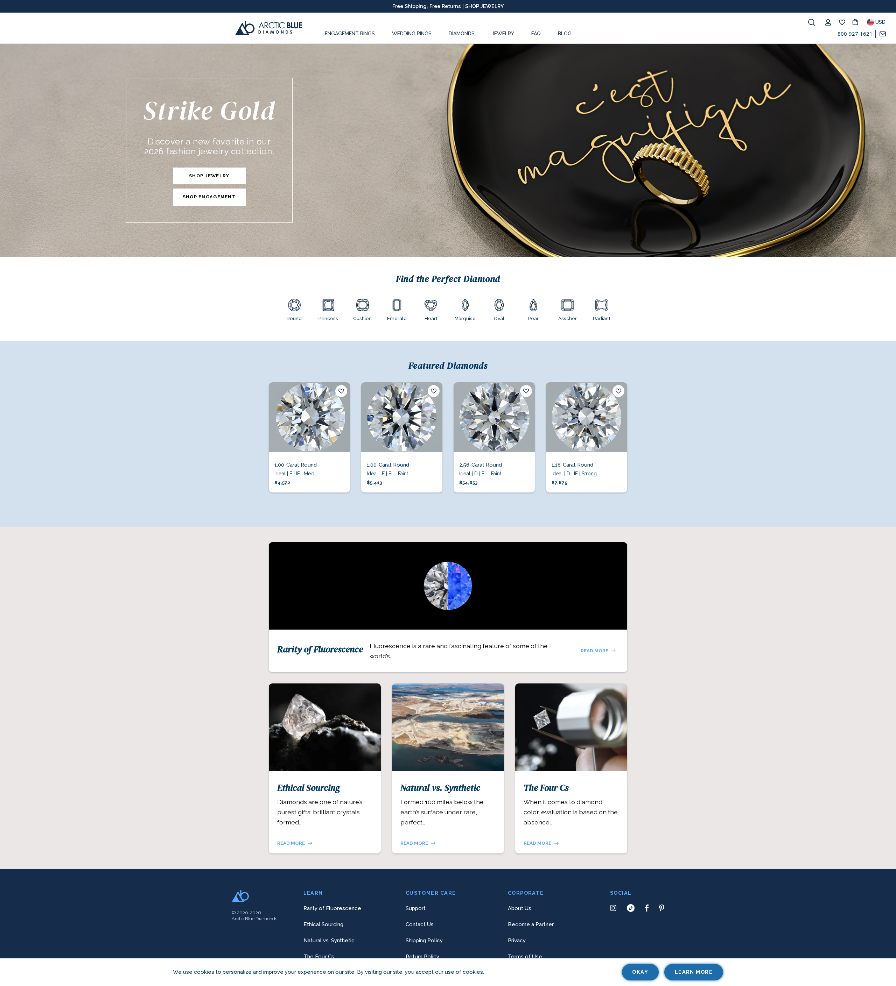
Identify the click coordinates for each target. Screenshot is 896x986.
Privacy (517, 940)
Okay (640, 972)
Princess (328, 318)
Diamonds (462, 33)
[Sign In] (830, 22)
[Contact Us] (884, 34)
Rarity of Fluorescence (320, 649)
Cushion (362, 318)
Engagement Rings (350, 33)
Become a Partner (531, 924)
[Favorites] (844, 22)
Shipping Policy (424, 940)
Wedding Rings (412, 33)
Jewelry (503, 33)
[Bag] (858, 22)
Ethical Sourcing (308, 787)
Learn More (694, 972)
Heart (431, 318)
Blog (565, 33)
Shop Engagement (209, 196)
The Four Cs (546, 787)
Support (416, 908)
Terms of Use (525, 956)
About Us (519, 908)
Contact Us (420, 924)
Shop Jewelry (209, 175)
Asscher (567, 318)
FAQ (536, 33)
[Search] (811, 22)
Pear (533, 318)
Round (294, 318)
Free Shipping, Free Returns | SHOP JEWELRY (448, 6)
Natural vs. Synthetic (440, 787)
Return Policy (422, 956)
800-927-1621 (855, 33)
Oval (499, 318)
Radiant (601, 318)
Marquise (465, 318)
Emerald (397, 318)
